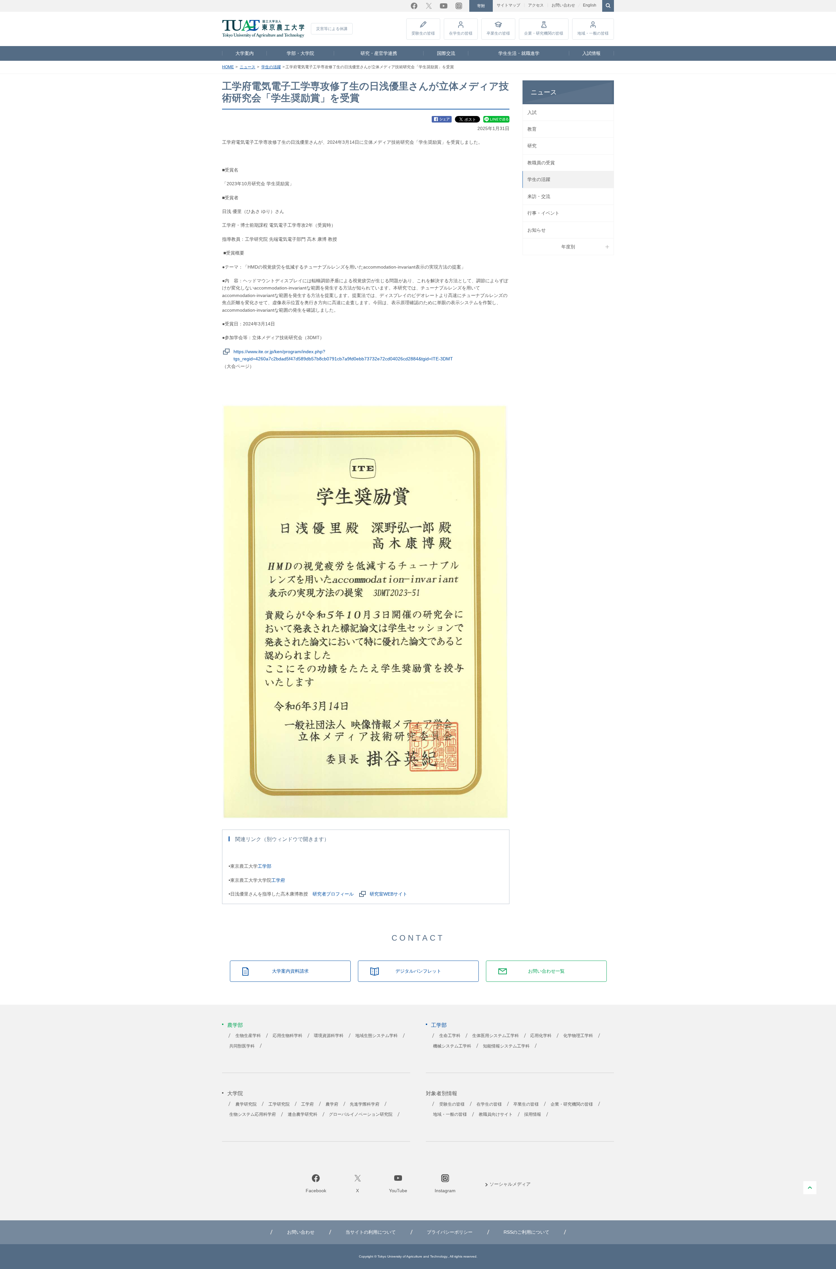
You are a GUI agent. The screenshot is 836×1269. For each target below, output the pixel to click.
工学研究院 (279, 1104)
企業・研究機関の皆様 (543, 33)
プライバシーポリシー (450, 1232)
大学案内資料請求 (290, 971)
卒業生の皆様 (498, 33)
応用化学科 (541, 1035)
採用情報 (532, 1114)
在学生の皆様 (461, 33)
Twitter (428, 6)
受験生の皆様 (423, 33)
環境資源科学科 (329, 1035)
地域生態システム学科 (376, 1035)
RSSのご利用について (526, 1232)
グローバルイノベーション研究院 (361, 1114)
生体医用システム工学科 (495, 1035)
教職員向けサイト (496, 1114)
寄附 (481, 6)
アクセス (536, 5)
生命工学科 (449, 1035)
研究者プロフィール (333, 894)
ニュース (247, 67)
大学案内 (244, 53)
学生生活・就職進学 (518, 53)
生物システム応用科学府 (252, 1114)
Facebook (414, 6)
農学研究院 (246, 1104)
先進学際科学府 (364, 1104)
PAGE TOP (809, 1187)
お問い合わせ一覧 (546, 971)
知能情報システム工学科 (506, 1046)
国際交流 (446, 53)
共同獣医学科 (242, 1046)
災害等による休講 (331, 28)
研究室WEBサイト (388, 894)
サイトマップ (508, 5)
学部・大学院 (300, 53)
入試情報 (591, 53)
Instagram (459, 6)
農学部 (235, 1025)
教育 (532, 129)
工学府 (278, 880)
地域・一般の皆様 (593, 33)
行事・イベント (543, 213)
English (589, 5)
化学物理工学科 (578, 1035)
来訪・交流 (538, 196)
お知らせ (536, 230)
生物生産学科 (248, 1035)
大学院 (235, 1093)
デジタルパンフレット (418, 971)
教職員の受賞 (541, 162)
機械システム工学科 (452, 1046)
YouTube (443, 6)
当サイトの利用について (371, 1232)
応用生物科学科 (287, 1035)
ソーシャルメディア (510, 1184)
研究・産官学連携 (379, 53)
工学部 (264, 866)
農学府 (332, 1104)
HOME (228, 67)
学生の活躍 (271, 67)
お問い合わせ (563, 5)
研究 (532, 145)
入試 (532, 112)
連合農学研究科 (302, 1114)
